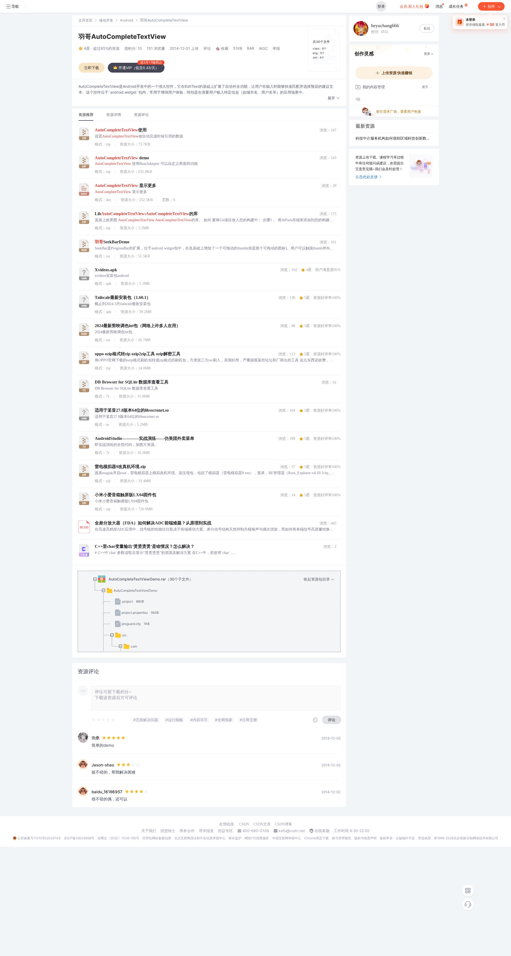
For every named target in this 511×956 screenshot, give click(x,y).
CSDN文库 (262, 824)
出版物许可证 (405, 838)
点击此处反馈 (366, 176)
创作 (491, 6)
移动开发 (106, 20)
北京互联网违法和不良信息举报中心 (199, 838)
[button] (334, 98)
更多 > (428, 54)
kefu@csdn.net (292, 831)
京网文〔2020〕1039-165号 (118, 838)
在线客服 (322, 831)
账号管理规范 (341, 838)
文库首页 (85, 20)
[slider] (103, 720)
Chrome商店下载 (316, 838)
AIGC (263, 48)
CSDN (244, 824)
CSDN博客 (283, 824)
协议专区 (225, 831)
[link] (85, 20)
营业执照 (424, 838)
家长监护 (235, 838)
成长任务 (457, 6)
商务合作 (187, 831)
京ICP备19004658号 (79, 838)
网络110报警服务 (257, 838)
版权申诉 (386, 838)
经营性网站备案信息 (156, 838)
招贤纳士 (167, 831)
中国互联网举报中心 (286, 838)
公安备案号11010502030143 (39, 838)
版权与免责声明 (365, 838)
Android (126, 20)
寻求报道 (206, 831)
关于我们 (148, 831)
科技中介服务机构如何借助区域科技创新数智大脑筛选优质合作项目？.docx (394, 138)
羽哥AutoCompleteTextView (122, 36)
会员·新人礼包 (412, 6)
